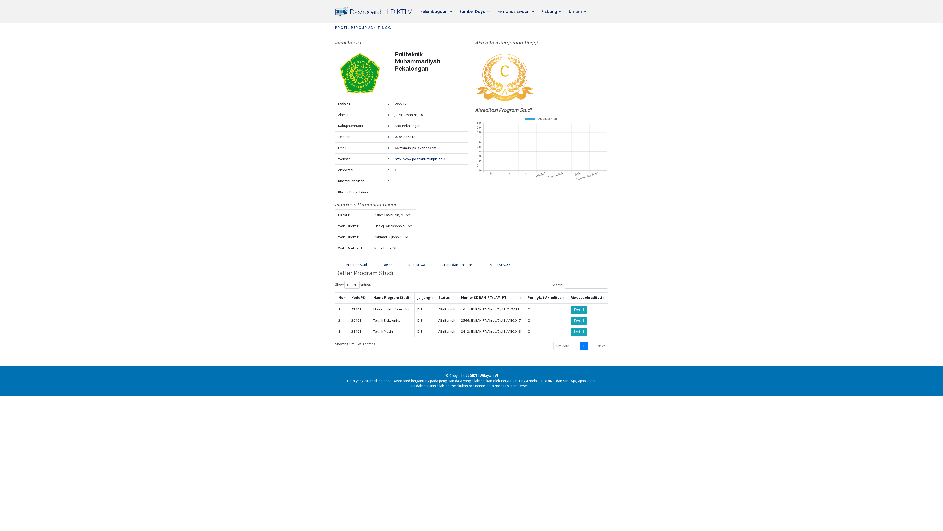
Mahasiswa (416, 264)
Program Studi (357, 264)
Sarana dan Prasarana (457, 264)
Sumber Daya (472, 11)
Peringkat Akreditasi (545, 297)
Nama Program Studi (391, 297)
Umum (575, 11)
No (340, 297)
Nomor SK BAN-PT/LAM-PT (483, 297)
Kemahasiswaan (513, 11)
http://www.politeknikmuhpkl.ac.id (420, 159)
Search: (557, 285)
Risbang (549, 11)
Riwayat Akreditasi (586, 297)
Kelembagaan (434, 11)
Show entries (353, 284)
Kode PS (358, 297)
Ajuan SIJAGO (500, 264)
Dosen (388, 264)
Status (444, 297)
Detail (579, 309)
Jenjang (423, 297)
